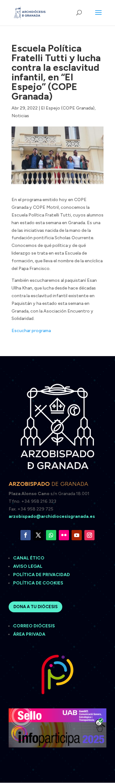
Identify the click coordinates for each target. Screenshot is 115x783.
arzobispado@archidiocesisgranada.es (52, 516)
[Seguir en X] (38, 535)
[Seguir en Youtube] (77, 535)
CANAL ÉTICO (29, 558)
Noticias (20, 115)
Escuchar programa (31, 330)
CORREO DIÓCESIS (34, 626)
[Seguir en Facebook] (25, 535)
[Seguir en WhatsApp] (51, 535)
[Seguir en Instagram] (89, 535)
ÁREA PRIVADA (29, 634)
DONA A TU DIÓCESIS (35, 606)
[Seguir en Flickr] (64, 535)
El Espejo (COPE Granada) (68, 108)
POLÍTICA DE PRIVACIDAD (41, 574)
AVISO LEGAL (28, 566)
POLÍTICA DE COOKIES (38, 583)
